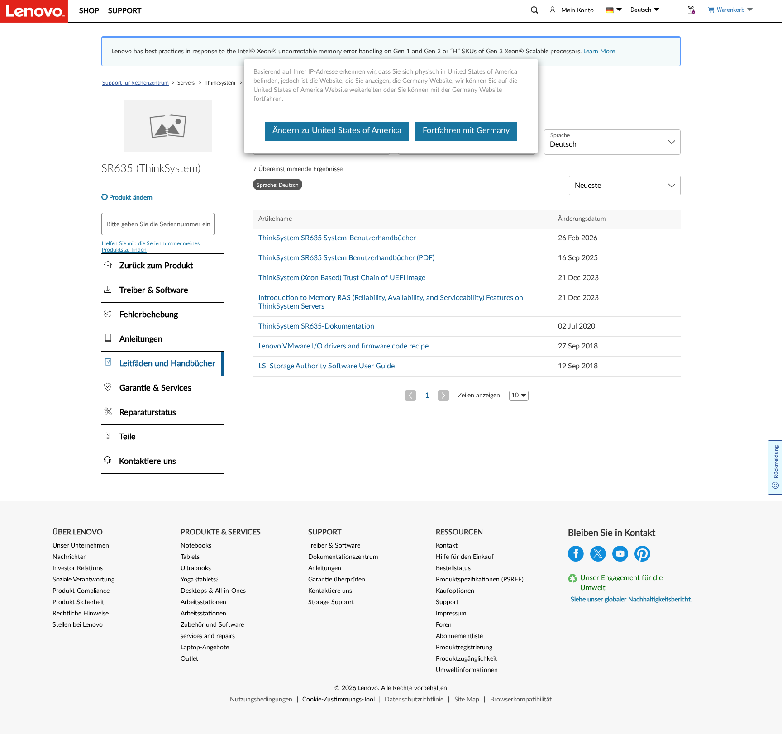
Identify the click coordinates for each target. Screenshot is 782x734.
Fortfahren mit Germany (466, 131)
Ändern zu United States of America (336, 131)
